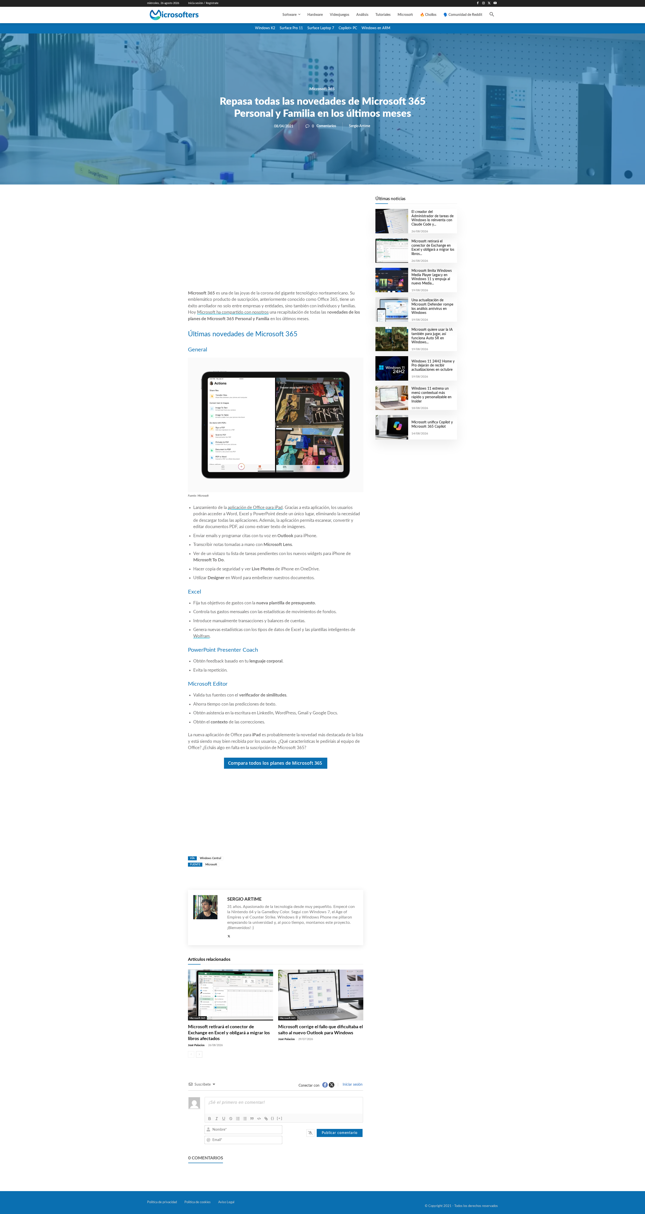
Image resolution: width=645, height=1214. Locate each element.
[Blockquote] (251, 1119)
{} (272, 1118)
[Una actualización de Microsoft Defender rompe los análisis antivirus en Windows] (391, 309)
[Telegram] (316, 202)
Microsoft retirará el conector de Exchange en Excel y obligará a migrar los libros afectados (229, 1033)
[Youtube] (495, 3)
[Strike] (230, 1119)
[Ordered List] (237, 1119)
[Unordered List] (244, 1119)
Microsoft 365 (322, 89)
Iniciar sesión (352, 1084)
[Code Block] (259, 1119)
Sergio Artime (359, 126)
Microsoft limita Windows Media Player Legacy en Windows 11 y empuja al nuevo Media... (431, 277)
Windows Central (210, 858)
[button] (492, 15)
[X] (489, 3)
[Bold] (209, 1119)
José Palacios (196, 1045)
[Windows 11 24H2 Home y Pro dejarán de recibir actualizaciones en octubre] (391, 368)
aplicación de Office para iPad (255, 507)
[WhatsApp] (293, 202)
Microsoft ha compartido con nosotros (233, 312)
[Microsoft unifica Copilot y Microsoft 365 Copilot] (391, 427)
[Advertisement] (275, 249)
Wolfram (201, 636)
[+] (279, 1118)
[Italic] (216, 1119)
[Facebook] (478, 3)
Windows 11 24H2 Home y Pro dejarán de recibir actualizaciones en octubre (433, 366)
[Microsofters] (185, 15)
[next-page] (199, 1054)
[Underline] (223, 1119)
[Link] (266, 1119)
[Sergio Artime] (207, 917)
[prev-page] (191, 1054)
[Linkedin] (304, 202)
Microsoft (211, 864)
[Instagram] (484, 3)
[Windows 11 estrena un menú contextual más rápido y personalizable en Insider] (391, 398)
